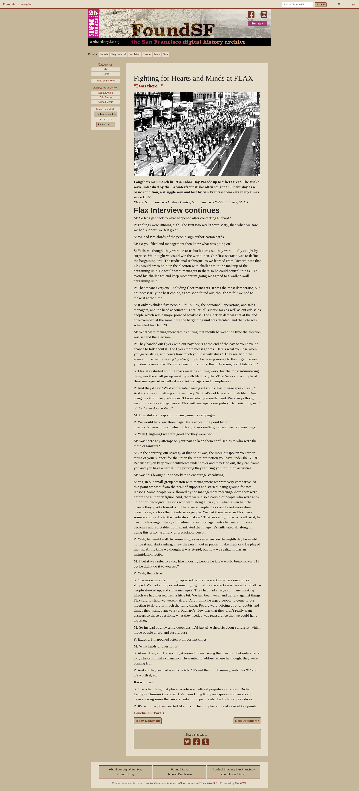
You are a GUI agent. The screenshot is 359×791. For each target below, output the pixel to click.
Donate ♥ (258, 23)
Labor (106, 69)
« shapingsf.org (104, 41)
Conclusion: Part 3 (149, 713)
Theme (147, 54)
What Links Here (106, 80)
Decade (104, 54)
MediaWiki (241, 783)
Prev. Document (148, 720)
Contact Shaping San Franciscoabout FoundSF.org (233, 772)
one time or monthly (106, 114)
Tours (157, 54)
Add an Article (105, 92)
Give (165, 54)
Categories (105, 64)
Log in (353, 4)
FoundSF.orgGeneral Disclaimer (179, 772)
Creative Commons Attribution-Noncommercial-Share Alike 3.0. (181, 783)
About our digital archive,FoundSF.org (125, 772)
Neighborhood (118, 54)
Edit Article (106, 97)
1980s (105, 74)
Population (134, 54)
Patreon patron (105, 124)
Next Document (246, 720)
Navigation (26, 4)
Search (321, 4)
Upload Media (105, 102)
